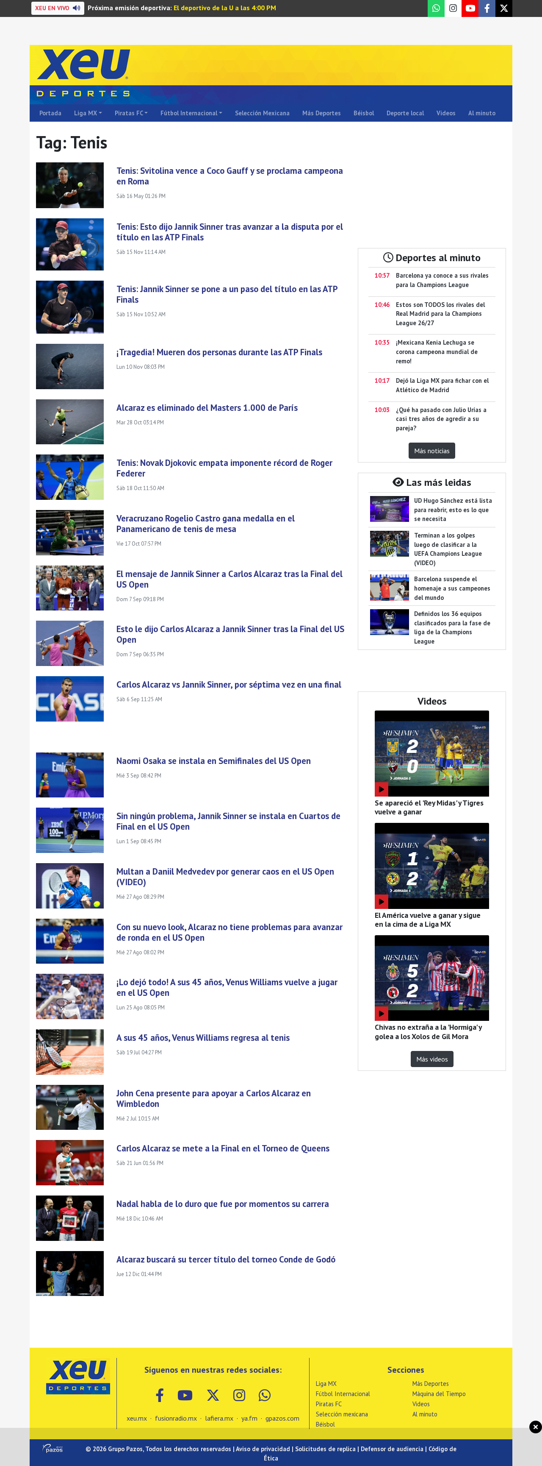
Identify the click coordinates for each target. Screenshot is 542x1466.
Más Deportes (321, 113)
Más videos (432, 1059)
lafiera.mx (219, 1418)
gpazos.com (282, 1418)
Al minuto (481, 113)
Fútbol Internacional (188, 113)
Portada (50, 113)
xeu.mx (137, 1418)
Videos (446, 113)
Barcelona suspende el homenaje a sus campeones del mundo (452, 588)
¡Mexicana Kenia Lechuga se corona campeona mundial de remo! (437, 351)
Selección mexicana (342, 1414)
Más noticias (432, 450)
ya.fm (249, 1418)
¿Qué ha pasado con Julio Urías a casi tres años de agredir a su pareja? (441, 419)
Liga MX (85, 113)
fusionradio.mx (176, 1418)
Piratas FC (129, 113)
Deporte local (405, 113)
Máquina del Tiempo (439, 1394)
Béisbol (364, 113)
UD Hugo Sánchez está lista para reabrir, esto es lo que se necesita (453, 509)
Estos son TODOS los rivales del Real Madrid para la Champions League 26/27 (440, 314)
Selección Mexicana (262, 113)
